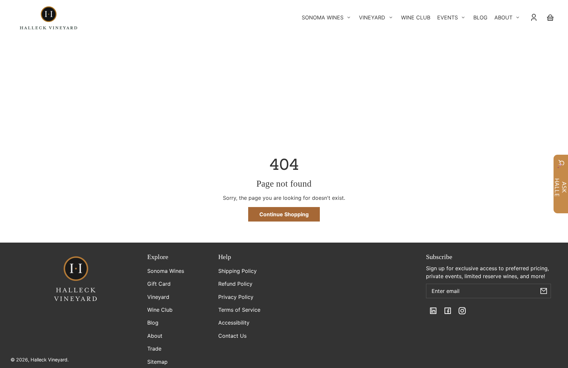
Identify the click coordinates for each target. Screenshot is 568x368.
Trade (154, 348)
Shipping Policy (237, 271)
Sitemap (157, 361)
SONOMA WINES (322, 17)
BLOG (480, 17)
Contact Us (232, 335)
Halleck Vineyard (49, 359)
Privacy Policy (235, 297)
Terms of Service (239, 309)
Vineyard (158, 297)
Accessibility (233, 322)
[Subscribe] (543, 291)
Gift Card (159, 283)
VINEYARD (372, 17)
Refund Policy (235, 283)
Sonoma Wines (165, 271)
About (154, 335)
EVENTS (447, 17)
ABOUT (503, 17)
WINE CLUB (415, 17)
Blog (152, 322)
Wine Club (160, 309)
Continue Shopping (284, 214)
